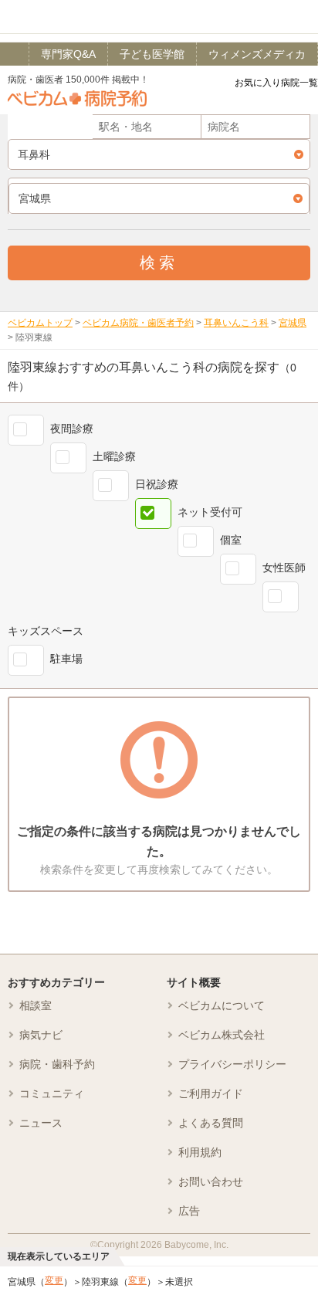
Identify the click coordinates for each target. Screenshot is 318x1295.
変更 (54, 1280)
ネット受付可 (210, 512)
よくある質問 (210, 1123)
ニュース (41, 1123)
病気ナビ (41, 1035)
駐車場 (66, 659)
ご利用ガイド (210, 1093)
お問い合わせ (210, 1181)
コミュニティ (51, 1093)
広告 (189, 1211)
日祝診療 (156, 484)
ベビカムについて (221, 1005)
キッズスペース (45, 631)
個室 (231, 540)
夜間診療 (71, 428)
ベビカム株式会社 (221, 1035)
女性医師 (284, 567)
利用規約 (200, 1152)
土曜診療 (114, 456)
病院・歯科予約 (57, 1064)
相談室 (35, 1005)
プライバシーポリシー (232, 1064)
